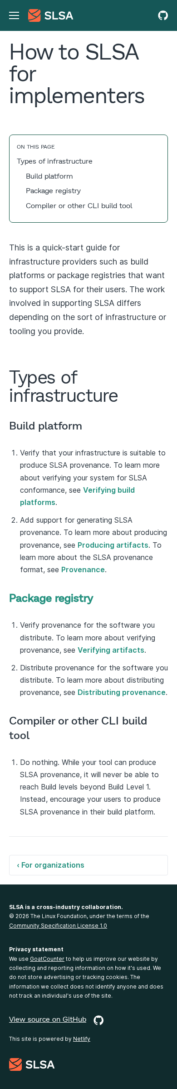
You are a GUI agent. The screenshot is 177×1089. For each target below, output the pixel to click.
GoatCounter (47, 958)
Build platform (49, 175)
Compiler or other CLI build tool (79, 205)
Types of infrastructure (55, 160)
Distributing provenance (122, 692)
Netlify (81, 1038)
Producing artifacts (113, 544)
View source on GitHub (47, 1019)
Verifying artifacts (111, 649)
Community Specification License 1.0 (58, 925)
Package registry (53, 190)
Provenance (83, 569)
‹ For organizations (50, 864)
